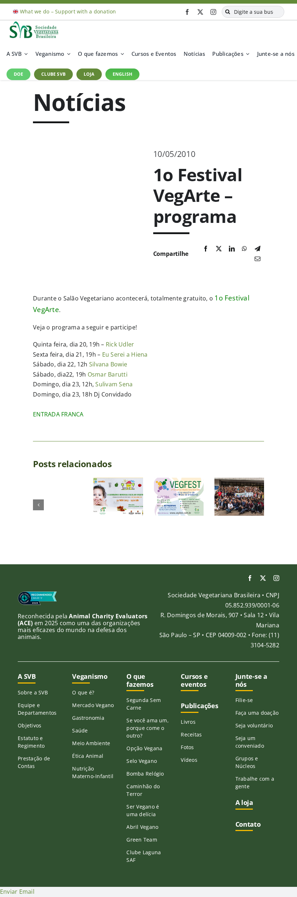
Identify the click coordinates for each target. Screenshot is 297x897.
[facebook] (187, 12)
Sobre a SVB (33, 692)
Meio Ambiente (91, 743)
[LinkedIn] (231, 249)
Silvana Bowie (108, 364)
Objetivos (29, 725)
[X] (218, 249)
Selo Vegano (141, 760)
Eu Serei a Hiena (125, 354)
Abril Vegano (142, 826)
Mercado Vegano (93, 705)
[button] (38, 504)
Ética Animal (87, 755)
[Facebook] (205, 249)
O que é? (83, 692)
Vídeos (189, 759)
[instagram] (213, 12)
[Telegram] (257, 249)
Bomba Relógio (145, 773)
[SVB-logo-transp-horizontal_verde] (34, 23)
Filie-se (244, 700)
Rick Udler (120, 344)
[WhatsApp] (244, 249)
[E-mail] (257, 259)
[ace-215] (37, 594)
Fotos (187, 747)
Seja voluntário (254, 725)
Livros (188, 721)
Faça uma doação (257, 712)
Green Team (141, 839)
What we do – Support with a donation (68, 11)
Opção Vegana (144, 748)
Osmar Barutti (107, 374)
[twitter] (200, 12)
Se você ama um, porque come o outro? (147, 728)
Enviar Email (17, 892)
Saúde (80, 730)
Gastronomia (88, 717)
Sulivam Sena (114, 384)
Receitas (191, 734)
